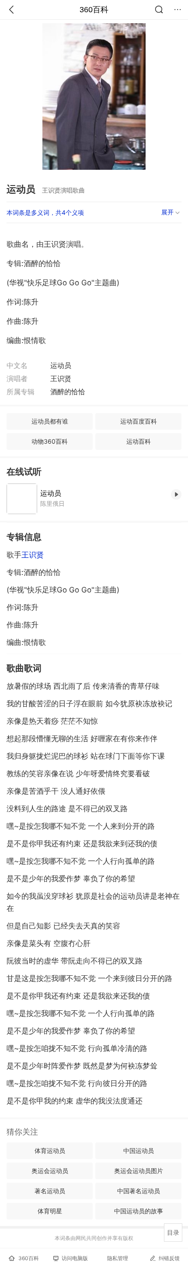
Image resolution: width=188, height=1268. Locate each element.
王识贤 (32, 554)
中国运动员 (138, 1150)
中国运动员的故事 (138, 1211)
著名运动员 (50, 1190)
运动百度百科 (138, 421)
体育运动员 (50, 1150)
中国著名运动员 (138, 1190)
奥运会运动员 (49, 1170)
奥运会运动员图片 (138, 1170)
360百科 (94, 9)
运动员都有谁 (49, 421)
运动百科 (138, 441)
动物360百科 (49, 441)
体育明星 (50, 1211)
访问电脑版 (75, 1258)
